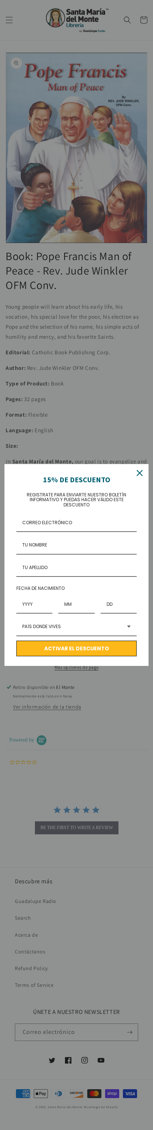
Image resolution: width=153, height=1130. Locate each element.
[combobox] (76, 627)
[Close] (140, 473)
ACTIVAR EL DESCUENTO (76, 648)
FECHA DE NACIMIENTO (40, 588)
